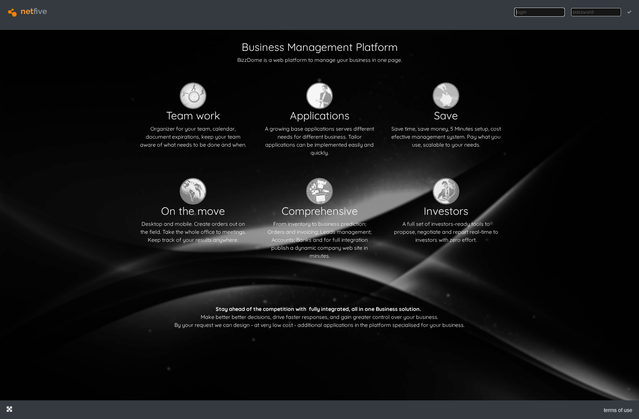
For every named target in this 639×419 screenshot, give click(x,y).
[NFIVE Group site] (9, 409)
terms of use (618, 410)
